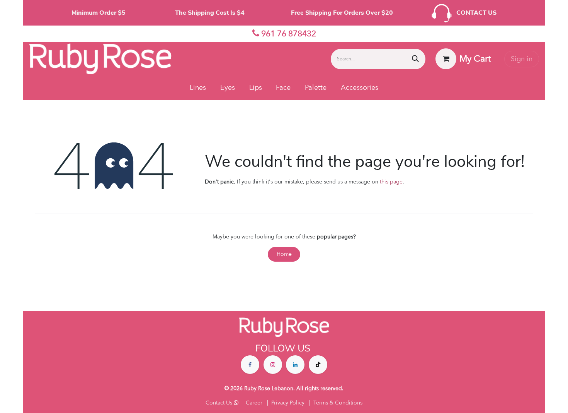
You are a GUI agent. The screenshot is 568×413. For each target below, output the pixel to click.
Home (284, 254)
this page (391, 181)
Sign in (521, 59)
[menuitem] (198, 88)
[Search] (415, 59)
